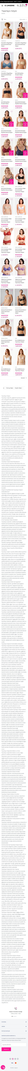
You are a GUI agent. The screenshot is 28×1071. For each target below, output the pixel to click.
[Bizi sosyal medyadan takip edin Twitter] (15, 1059)
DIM (16, 338)
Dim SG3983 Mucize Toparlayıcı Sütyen (19, 341)
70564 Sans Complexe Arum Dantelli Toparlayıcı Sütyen (6, 281)
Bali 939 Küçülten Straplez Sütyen (19, 74)
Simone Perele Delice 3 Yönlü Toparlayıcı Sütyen (6, 311)
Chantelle (3, 41)
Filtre (5, 19)
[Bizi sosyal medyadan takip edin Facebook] (13, 1059)
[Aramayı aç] (18, 5)
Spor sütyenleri (5, 946)
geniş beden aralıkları (11, 717)
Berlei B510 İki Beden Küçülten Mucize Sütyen (20, 102)
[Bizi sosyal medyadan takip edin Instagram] (10, 1059)
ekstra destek (21, 649)
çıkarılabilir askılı (20, 854)
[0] (25, 5)
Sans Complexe (18, 247)
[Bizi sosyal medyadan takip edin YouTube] (18, 1059)
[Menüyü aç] (2, 5)
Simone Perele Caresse (7, 443)
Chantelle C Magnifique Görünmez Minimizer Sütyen (6, 44)
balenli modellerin (18, 813)
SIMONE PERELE (4, 308)
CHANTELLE (17, 41)
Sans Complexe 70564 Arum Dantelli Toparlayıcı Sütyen (20, 190)
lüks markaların (14, 743)
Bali (16, 71)
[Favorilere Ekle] (12, 23)
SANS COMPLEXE (18, 186)
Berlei (16, 100)
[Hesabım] (20, 5)
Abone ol (6, 1049)
